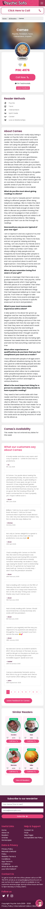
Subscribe (21, 816)
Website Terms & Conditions (9, 857)
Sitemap (35, 906)
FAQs (26, 832)
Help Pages (28, 835)
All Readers (13, 18)
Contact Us (28, 830)
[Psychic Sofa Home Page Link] (15, 3)
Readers (5, 835)
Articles (5, 837)
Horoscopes (7, 840)
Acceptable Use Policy (33, 837)
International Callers (22, 906)
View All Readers (22, 780)
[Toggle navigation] (42, 3)
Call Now (21, 77)
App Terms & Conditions (7, 862)
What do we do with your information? (10, 867)
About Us (5, 832)
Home (4, 18)
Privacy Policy (7, 849)
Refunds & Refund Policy (9, 852)
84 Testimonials (23, 83)
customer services (9, 884)
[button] (22, 11)
